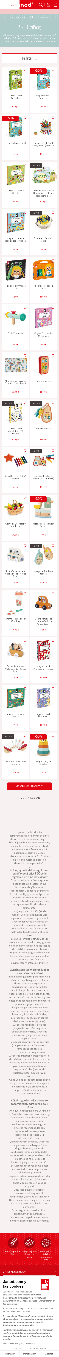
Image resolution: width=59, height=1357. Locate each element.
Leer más (51, 41)
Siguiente (35, 798)
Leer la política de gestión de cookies (19, 1343)
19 (28, 798)
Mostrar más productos (29, 786)
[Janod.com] (23, 4)
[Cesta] (55, 4)
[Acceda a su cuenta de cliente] (48, 4)
